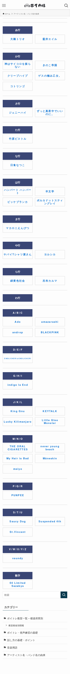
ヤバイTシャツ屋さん (18, 254)
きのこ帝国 (50, 65)
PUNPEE (17, 495)
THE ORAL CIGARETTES (18, 447)
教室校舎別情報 (16, 625)
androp (17, 332)
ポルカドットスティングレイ (50, 201)
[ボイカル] (35, 5)
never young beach (49, 447)
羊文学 (50, 191)
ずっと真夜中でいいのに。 (50, 112)
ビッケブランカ (17, 202)
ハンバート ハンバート (17, 191)
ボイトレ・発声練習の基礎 (22, 632)
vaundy (17, 558)
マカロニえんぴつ (17, 228)
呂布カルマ (50, 280)
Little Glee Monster (50, 421)
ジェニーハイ (18, 112)
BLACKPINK (50, 332)
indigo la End (17, 385)
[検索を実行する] (63, 594)
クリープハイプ (17, 75)
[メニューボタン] (4, 5)
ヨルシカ (50, 254)
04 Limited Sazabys (18, 584)
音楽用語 (12, 647)
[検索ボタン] (66, 5)
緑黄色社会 (17, 280)
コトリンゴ (17, 86)
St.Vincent (18, 532)
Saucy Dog (18, 521)
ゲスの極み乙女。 (50, 75)
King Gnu (18, 411)
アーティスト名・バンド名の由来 (26, 655)
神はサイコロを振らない (18, 65)
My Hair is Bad (17, 458)
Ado (18, 322)
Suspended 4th (50, 521)
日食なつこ (17, 165)
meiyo (17, 469)
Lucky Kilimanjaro (18, 421)
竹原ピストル (18, 138)
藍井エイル (50, 39)
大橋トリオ (17, 39)
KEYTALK (50, 411)
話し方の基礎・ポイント (21, 640)
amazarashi (49, 322)
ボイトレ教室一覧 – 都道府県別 (25, 618)
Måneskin (50, 458)
